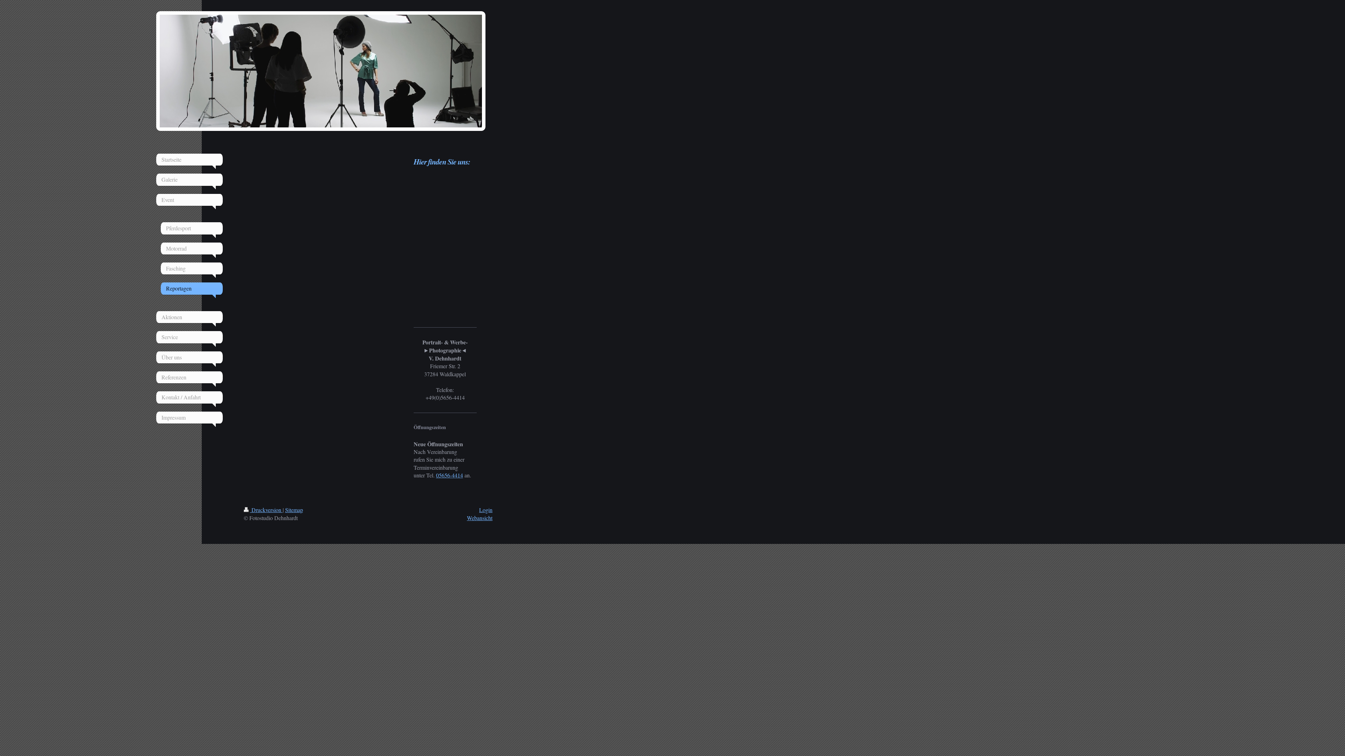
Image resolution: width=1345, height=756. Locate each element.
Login (485, 509)
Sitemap (294, 509)
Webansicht (479, 518)
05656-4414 (449, 475)
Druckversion (266, 509)
